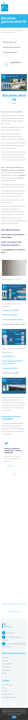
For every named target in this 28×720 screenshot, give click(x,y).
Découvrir (10, 466)
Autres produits (7, 667)
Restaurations (7, 670)
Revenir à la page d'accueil (14, 611)
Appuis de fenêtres (8, 664)
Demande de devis (8, 685)
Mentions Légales (8, 694)
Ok (14, 717)
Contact (5, 691)
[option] (14, 455)
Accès (5, 688)
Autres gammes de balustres (15, 30)
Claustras (6, 660)
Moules (5, 673)
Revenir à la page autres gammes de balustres (14, 604)
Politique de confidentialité (10, 697)
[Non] (26, 714)
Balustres (6, 657)
